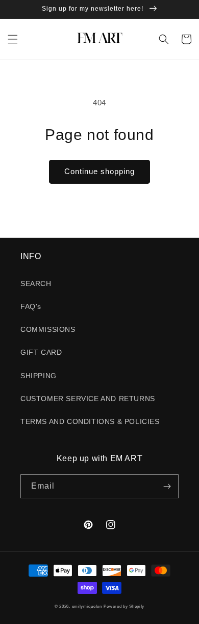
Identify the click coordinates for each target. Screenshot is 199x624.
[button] (13, 39)
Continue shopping (99, 171)
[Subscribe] (167, 486)
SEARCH (36, 283)
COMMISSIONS (48, 329)
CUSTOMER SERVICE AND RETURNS (87, 398)
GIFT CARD (41, 352)
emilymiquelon (87, 606)
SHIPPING (38, 376)
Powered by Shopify (124, 606)
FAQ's (30, 306)
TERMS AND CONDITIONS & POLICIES (90, 421)
